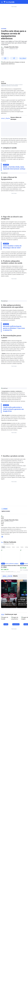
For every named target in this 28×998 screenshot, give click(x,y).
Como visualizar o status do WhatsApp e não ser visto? (12, 247)
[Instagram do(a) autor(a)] (2, 537)
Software (3, 28)
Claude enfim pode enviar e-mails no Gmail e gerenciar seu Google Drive (13, 409)
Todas (3, 547)
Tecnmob (3, 83)
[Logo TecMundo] (9, 2)
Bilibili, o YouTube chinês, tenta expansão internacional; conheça (14, 168)
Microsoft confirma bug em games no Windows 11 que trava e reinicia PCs (14, 328)
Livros (17, 547)
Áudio (22, 547)
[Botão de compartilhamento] (5, 58)
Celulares (8, 547)
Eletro (13, 547)
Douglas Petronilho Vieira (11, 47)
